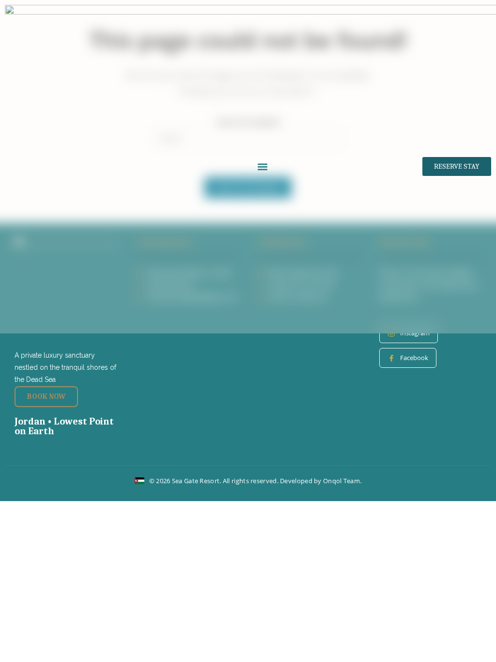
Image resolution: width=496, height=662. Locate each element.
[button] (263, 166)
